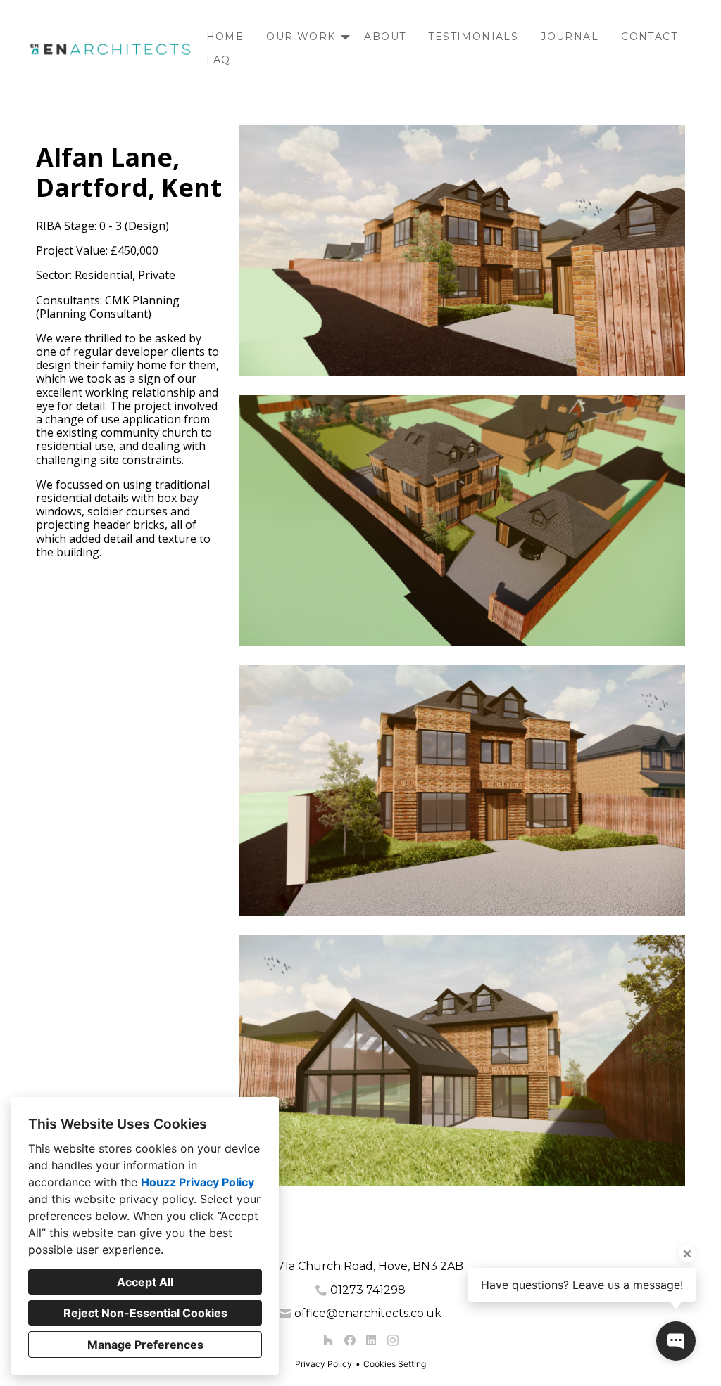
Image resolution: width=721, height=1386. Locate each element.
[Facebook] (349, 1340)
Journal (569, 36)
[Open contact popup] (676, 1341)
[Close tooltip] (687, 1253)
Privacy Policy (323, 1364)
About (385, 36)
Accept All (145, 1282)
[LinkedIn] (371, 1340)
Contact (649, 36)
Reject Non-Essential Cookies (145, 1313)
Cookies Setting (394, 1364)
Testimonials (473, 36)
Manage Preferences (145, 1344)
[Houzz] (328, 1340)
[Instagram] (392, 1340)
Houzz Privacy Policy (197, 1182)
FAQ (218, 59)
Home (225, 36)
